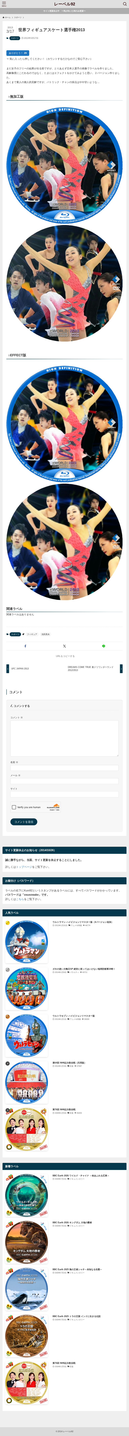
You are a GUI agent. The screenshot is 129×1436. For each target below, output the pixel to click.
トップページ (24, 866)
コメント (16, 717)
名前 (14, 762)
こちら (20, 899)
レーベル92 (64, 4)
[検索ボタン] (125, 4)
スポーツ (14, 38)
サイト (13, 788)
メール (15, 775)
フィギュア (32, 634)
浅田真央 (45, 634)
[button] (25, 646)
